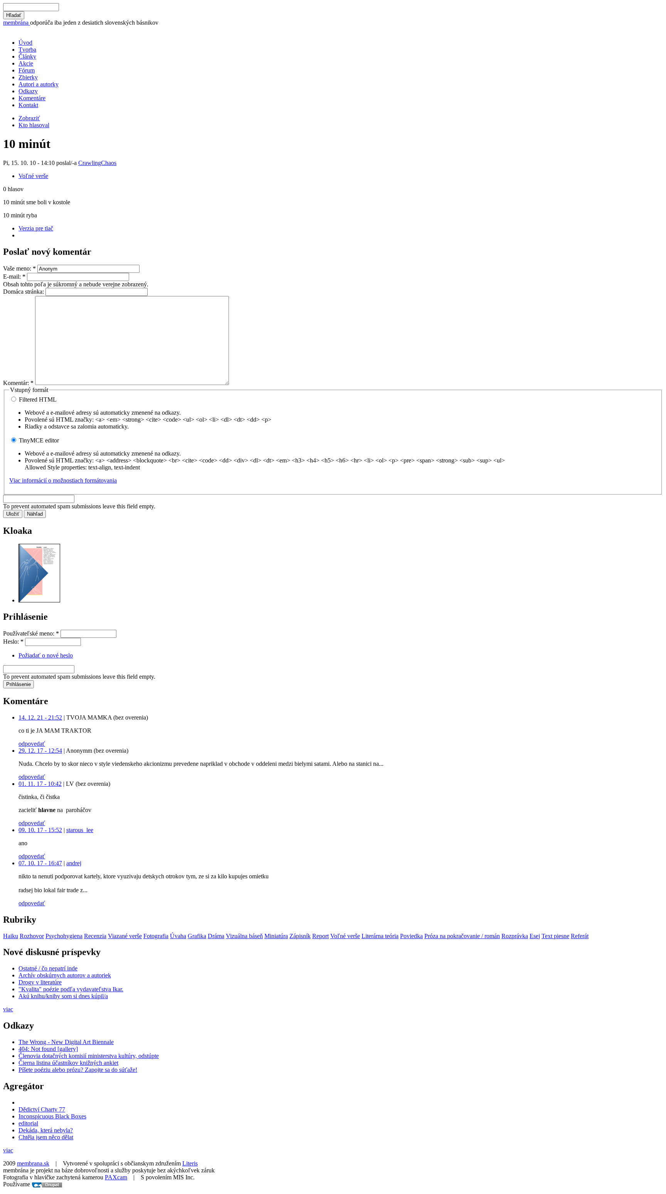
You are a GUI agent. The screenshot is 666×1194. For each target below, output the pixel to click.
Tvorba (27, 49)
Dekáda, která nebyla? (45, 1130)
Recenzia (95, 936)
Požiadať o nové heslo (45, 655)
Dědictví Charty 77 (41, 1109)
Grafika (197, 936)
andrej (73, 863)
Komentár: (18, 383)
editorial (28, 1123)
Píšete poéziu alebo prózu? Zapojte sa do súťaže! (77, 1069)
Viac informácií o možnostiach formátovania (63, 480)
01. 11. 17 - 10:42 (40, 783)
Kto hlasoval (33, 125)
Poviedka (411, 936)
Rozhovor (32, 936)
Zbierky (28, 77)
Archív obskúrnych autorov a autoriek (64, 975)
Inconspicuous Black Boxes (52, 1116)
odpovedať (31, 743)
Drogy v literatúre (40, 982)
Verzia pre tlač (35, 228)
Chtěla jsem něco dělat (45, 1137)
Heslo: (13, 641)
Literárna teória (380, 936)
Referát (580, 936)
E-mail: (14, 276)
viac (8, 1009)
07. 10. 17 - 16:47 (40, 863)
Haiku (10, 936)
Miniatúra (276, 936)
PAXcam (116, 1177)
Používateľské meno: (31, 633)
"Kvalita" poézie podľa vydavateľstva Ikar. (70, 989)
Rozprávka (514, 936)
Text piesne (555, 936)
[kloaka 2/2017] (39, 600)
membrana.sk (33, 1163)
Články (27, 56)
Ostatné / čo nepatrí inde (47, 968)
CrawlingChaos (97, 163)
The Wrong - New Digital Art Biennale (66, 1042)
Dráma (216, 936)
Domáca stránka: (24, 291)
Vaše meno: (19, 268)
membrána (16, 22)
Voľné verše (33, 176)
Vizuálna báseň (244, 936)
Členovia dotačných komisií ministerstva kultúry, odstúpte (88, 1056)
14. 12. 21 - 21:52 (40, 717)
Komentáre (31, 98)
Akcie (25, 63)
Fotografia (155, 936)
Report (320, 936)
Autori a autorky (38, 84)
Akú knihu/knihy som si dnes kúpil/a (63, 996)
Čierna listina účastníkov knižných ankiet (68, 1062)
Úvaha (178, 936)
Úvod (25, 42)
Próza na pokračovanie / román (462, 936)
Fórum (26, 70)
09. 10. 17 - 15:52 (40, 830)
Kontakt (28, 105)
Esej (535, 936)
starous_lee (79, 830)
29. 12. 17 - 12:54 (40, 750)
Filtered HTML (37, 399)
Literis (190, 1163)
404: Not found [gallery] (48, 1049)
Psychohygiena (63, 936)
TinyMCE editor (38, 440)
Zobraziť (29, 118)
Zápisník (300, 936)
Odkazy (28, 91)
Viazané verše (125, 936)
